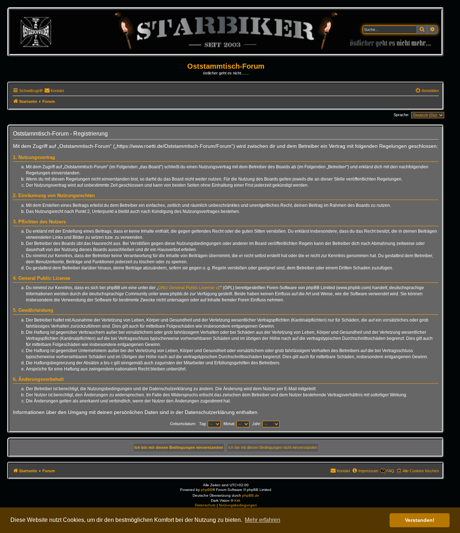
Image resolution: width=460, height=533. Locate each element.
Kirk (237, 500)
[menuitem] (54, 90)
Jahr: (257, 424)
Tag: (203, 424)
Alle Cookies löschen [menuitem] (420, 471)
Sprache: (401, 115)
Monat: (230, 424)
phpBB (206, 490)
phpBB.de (250, 495)
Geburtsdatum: (183, 424)
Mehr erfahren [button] (262, 520)
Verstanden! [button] (419, 520)
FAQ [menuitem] (390, 471)
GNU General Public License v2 (189, 287)
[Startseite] (225, 32)
